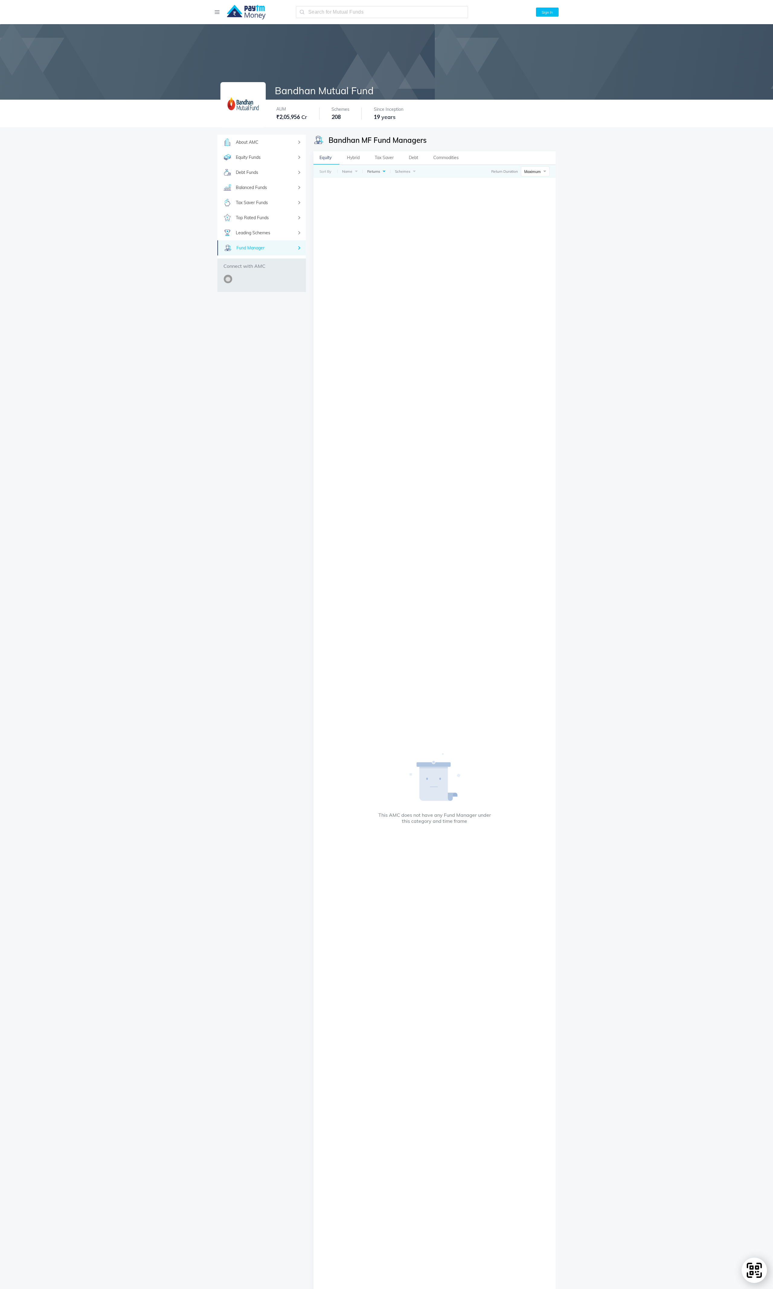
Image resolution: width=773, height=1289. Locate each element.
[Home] (243, 12)
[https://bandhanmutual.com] (229, 282)
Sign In (547, 12)
